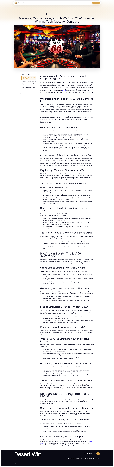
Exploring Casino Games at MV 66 (29, 81)
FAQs (82, 458)
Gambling (67, 13)
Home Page (71, 458)
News (77, 458)
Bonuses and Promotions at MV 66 (29, 87)
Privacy (90, 463)
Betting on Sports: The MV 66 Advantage (28, 84)
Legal (98, 463)
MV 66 (64, 90)
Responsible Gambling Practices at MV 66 (29, 91)
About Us (86, 463)
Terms (94, 463)
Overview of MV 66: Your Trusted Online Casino (29, 78)
